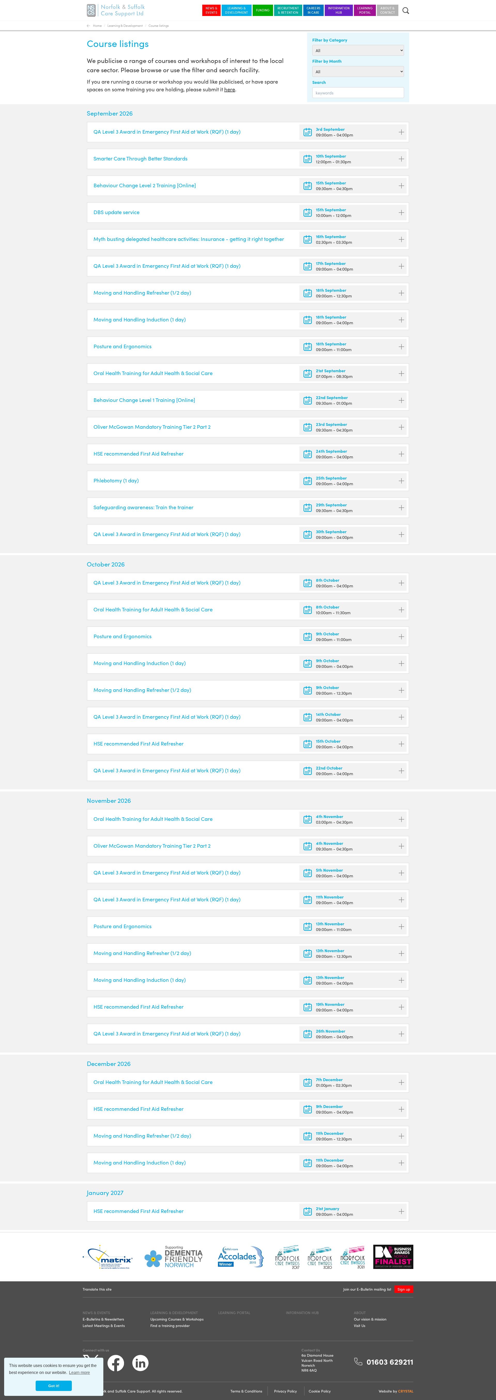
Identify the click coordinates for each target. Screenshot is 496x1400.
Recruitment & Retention (288, 10)
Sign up (404, 1289)
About (360, 1312)
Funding (263, 10)
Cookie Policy (320, 1391)
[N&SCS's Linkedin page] (140, 1363)
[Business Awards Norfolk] (393, 1257)
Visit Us (359, 1325)
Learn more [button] (79, 1372)
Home (97, 25)
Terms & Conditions (246, 1391)
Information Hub (339, 10)
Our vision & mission (370, 1319)
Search (319, 82)
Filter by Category (329, 40)
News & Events (212, 10)
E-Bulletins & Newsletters (103, 1319)
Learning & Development (236, 10)
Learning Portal (364, 10)
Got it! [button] (53, 1386)
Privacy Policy (286, 1391)
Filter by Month (327, 61)
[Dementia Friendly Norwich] (174, 1257)
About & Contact (387, 10)
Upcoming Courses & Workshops (177, 1319)
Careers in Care (313, 10)
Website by (396, 1391)
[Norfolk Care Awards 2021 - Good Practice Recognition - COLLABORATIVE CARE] (352, 1257)
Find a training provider (170, 1325)
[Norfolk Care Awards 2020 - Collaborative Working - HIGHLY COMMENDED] (320, 1257)
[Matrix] (108, 1257)
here (229, 89)
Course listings (159, 25)
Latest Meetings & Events (104, 1325)
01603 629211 (390, 1361)
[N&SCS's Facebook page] (115, 1363)
